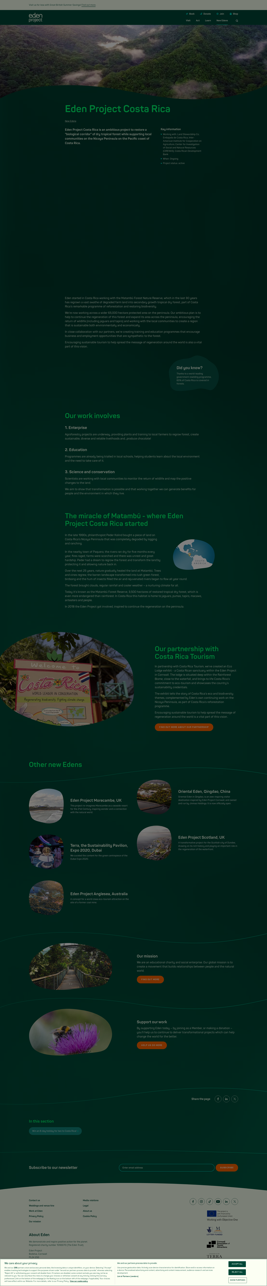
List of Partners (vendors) (127, 1276)
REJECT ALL (237, 1272)
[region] (133, 1272)
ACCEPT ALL (237, 1264)
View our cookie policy (79, 1281)
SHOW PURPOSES (237, 1280)
